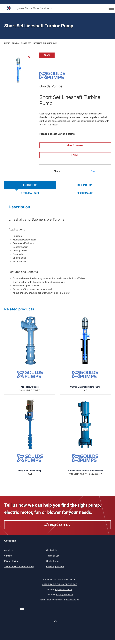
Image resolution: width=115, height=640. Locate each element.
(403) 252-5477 (76, 145)
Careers (8, 555)
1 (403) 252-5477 (63, 589)
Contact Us (51, 550)
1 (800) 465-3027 (64, 594)
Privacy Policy (11, 561)
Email (75, 155)
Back (47, 55)
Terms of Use (52, 555)
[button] (29, 56)
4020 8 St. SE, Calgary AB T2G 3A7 (59, 584)
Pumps (15, 43)
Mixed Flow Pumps (30, 387)
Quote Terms (52, 561)
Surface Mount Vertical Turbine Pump (85, 470)
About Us (8, 550)
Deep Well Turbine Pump (29, 470)
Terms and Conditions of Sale (19, 566)
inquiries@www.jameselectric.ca (63, 599)
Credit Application (55, 566)
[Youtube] (22, 609)
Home (7, 43)
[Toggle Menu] (111, 8)
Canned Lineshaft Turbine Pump (85, 387)
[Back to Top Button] (55, 621)
